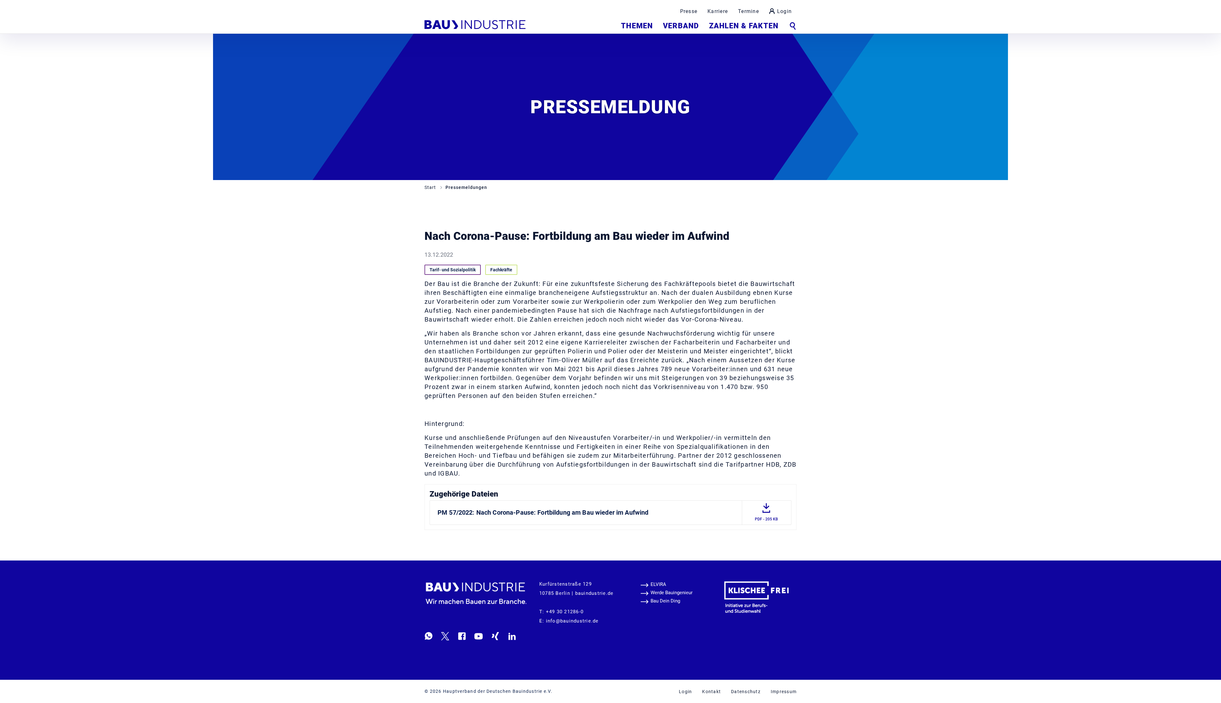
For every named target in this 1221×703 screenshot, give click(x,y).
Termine (748, 11)
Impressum (784, 691)
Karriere (717, 11)
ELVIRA (658, 584)
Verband (681, 26)
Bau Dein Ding (665, 601)
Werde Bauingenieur (672, 592)
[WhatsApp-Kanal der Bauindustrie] (428, 636)
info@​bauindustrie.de (572, 621)
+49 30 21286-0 (565, 612)
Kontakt (711, 691)
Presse (689, 11)
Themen (637, 26)
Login (784, 11)
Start (430, 187)
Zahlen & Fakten (743, 26)
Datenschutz (746, 691)
